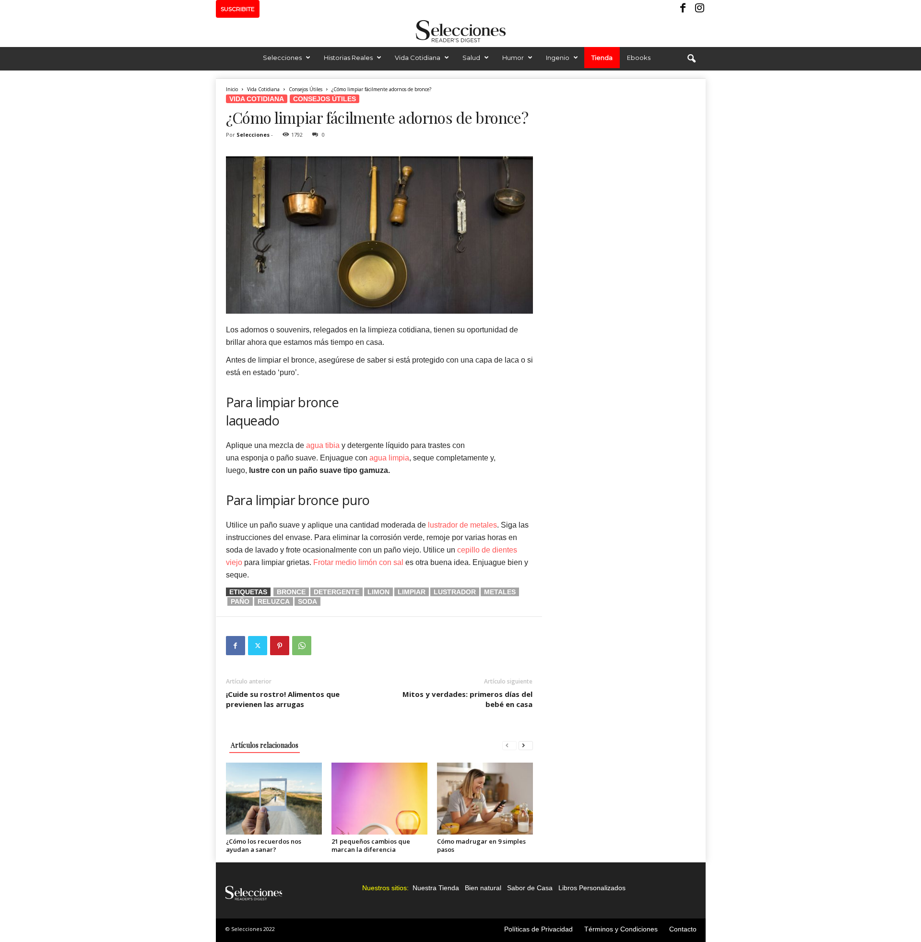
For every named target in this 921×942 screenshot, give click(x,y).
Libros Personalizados (592, 888)
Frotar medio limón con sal (358, 562)
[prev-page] (509, 745)
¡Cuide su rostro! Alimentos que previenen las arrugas (283, 699)
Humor (513, 57)
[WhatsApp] (301, 645)
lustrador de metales (462, 525)
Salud (471, 57)
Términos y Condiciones (621, 929)
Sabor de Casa (530, 888)
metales (500, 592)
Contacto (683, 929)
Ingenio (557, 57)
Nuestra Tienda (436, 888)
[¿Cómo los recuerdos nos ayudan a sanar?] (274, 799)
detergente (336, 592)
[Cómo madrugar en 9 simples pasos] (485, 799)
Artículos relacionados (264, 745)
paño (240, 601)
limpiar (411, 592)
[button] (691, 59)
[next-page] (526, 745)
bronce (291, 592)
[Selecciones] (460, 31)
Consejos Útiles (305, 89)
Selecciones (282, 57)
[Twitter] (257, 645)
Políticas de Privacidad (538, 929)
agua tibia (323, 445)
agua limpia (389, 458)
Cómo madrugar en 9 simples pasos (481, 845)
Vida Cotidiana (417, 57)
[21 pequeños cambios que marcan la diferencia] (379, 799)
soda (307, 601)
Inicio (232, 89)
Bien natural (483, 888)
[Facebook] (683, 9)
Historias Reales (348, 57)
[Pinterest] (279, 645)
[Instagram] (698, 9)
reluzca (274, 601)
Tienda (602, 57)
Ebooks (638, 57)
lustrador (455, 592)
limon (378, 592)
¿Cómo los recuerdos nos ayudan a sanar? (263, 845)
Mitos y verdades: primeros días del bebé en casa (467, 699)
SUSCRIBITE (238, 8)
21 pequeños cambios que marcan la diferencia (370, 845)
